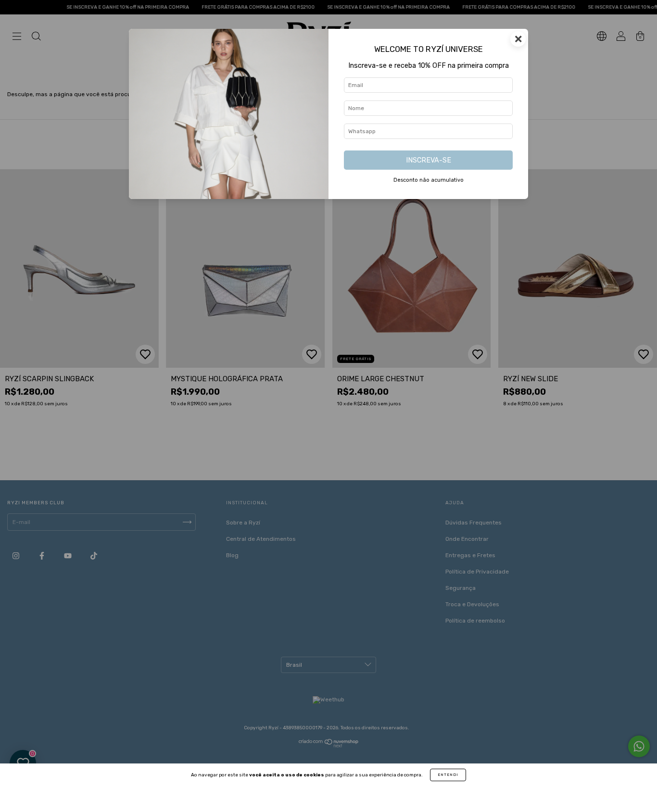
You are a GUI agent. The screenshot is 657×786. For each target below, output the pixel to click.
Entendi (448, 775)
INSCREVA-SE (428, 160)
